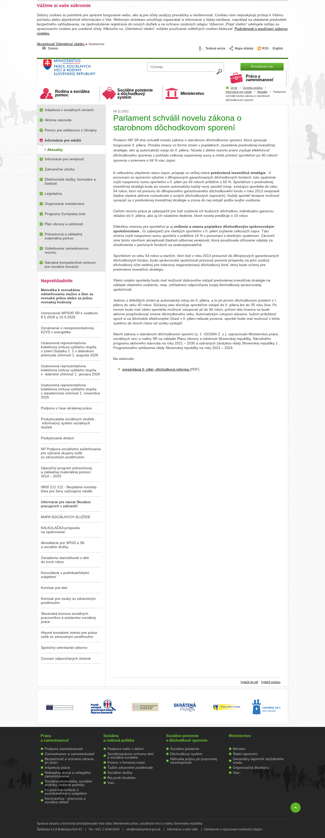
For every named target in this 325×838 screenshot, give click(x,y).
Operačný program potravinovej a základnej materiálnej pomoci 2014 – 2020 (66, 472)
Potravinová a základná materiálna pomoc (63, 236)
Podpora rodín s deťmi (125, 749)
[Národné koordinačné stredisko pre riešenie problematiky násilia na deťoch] (266, 720)
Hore (295, 807)
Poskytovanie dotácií (57, 438)
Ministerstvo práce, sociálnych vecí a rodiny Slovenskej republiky (86, 69)
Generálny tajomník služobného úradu (258, 760)
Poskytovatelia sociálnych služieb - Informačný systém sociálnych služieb (68, 423)
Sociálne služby (119, 773)
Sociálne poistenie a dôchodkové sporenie (186, 738)
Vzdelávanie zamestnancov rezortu (67, 250)
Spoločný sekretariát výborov (64, 647)
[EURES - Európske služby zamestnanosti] (226, 710)
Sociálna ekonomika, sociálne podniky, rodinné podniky (68, 783)
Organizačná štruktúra (251, 767)
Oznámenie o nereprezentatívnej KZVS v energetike (67, 330)
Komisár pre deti (54, 588)
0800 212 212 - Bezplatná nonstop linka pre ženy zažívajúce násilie (68, 489)
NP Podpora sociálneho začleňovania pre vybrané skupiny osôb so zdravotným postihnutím (71, 453)
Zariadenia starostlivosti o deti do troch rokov (65, 560)
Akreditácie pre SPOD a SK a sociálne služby (63, 545)
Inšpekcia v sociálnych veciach (69, 110)
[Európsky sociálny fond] (59, 710)
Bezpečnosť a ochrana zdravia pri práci (69, 760)
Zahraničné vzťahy (60, 169)
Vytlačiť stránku (270, 682)
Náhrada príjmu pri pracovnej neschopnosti (193, 760)
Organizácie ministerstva (64, 204)
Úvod (234, 87)
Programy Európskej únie (65, 214)
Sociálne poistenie (184, 749)
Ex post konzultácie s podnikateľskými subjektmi (66, 791)
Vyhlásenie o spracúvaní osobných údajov (233, 829)
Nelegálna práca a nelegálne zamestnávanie (68, 774)
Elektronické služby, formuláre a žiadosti (70, 181)
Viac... (112, 783)
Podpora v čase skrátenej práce (66, 408)
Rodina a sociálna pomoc (72, 93)
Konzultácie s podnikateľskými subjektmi (65, 575)
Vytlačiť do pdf (249, 682)
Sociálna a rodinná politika (118, 738)
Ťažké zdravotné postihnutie (130, 767)
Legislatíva (53, 193)
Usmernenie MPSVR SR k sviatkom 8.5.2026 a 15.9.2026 (69, 315)
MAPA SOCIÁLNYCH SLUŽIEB (65, 517)
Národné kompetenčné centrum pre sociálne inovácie (70, 264)
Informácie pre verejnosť (64, 159)
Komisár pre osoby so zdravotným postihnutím (68, 601)
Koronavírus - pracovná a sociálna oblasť (65, 800)
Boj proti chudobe (121, 778)
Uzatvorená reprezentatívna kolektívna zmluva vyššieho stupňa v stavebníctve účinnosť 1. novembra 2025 (70, 391)
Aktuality (262, 91)
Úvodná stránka (253, 87)
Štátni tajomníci (245, 754)
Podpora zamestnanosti (64, 749)
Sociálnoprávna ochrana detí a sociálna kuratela (130, 755)
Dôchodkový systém (186, 754)
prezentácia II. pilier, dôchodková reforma (156, 369)
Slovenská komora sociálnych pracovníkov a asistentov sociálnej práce (68, 618)
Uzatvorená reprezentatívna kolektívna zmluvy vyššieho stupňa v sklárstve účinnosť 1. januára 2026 (70, 370)
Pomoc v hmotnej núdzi (126, 762)
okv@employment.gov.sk (143, 829)
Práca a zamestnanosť (260, 78)
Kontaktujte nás (262, 66)
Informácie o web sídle (182, 829)
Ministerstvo (192, 93)
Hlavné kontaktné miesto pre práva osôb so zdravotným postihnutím (69, 635)
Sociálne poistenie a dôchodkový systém (135, 93)
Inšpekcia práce (57, 767)
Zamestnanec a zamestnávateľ (69, 754)
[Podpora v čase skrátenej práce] (185, 714)
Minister (239, 749)
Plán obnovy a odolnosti (64, 224)
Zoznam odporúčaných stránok (66, 658)
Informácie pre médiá (239, 91)
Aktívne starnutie (58, 120)
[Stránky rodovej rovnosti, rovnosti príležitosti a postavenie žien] (145, 710)
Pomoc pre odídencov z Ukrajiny (71, 130)
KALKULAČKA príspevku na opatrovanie (60, 530)
